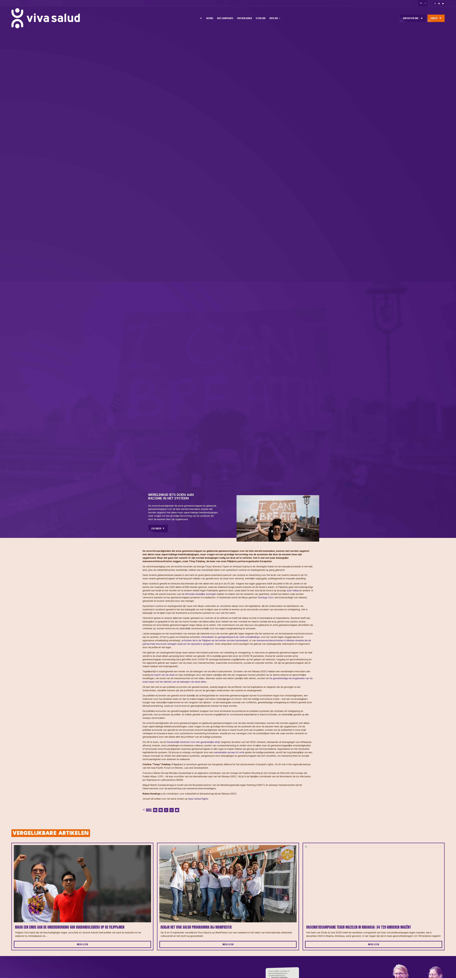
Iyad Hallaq (293, 590)
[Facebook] (439, 3)
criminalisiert (207, 637)
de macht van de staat (163, 674)
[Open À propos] (280, 18)
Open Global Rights (198, 798)
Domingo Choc (266, 597)
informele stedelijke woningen (200, 594)
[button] (155, 810)
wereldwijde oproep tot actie (229, 752)
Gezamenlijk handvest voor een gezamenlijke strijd (193, 742)
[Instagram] (435, 3)
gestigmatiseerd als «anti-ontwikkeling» (239, 637)
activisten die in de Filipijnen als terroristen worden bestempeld (214, 640)
